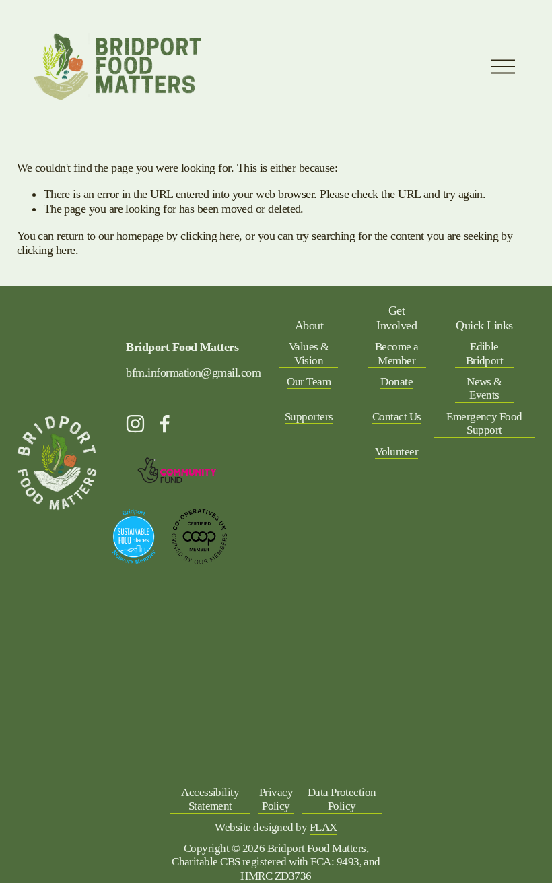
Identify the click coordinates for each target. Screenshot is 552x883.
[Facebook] (165, 423)
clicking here (209, 235)
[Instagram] (135, 423)
